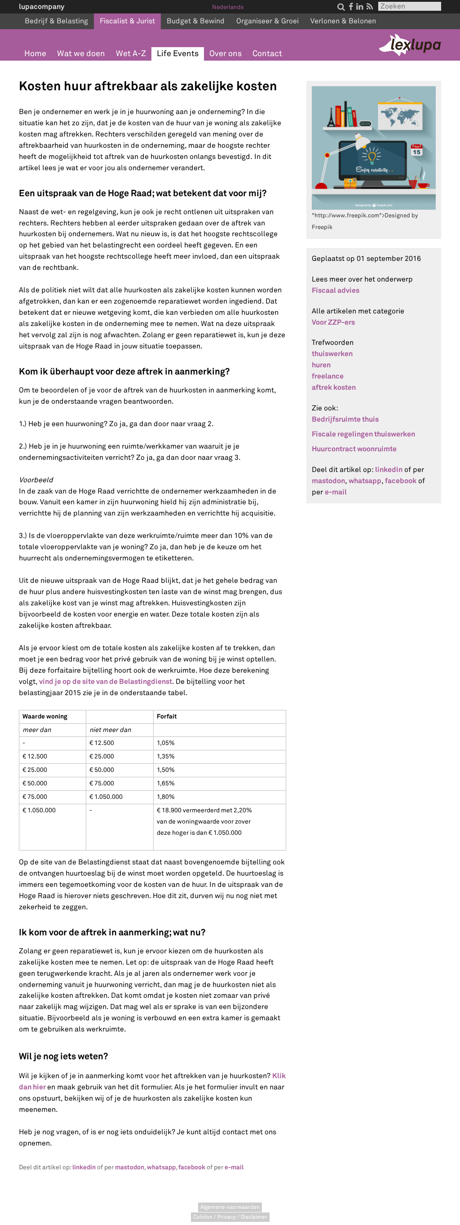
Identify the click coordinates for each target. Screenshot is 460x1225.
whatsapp (161, 1167)
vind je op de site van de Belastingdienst (105, 681)
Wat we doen (81, 53)
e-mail (234, 1167)
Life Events (178, 53)
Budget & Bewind (196, 21)
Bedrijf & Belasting (56, 21)
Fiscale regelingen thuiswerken (363, 434)
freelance (328, 376)
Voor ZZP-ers (333, 322)
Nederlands (228, 7)
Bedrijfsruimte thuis (345, 419)
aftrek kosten (334, 387)
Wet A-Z (131, 53)
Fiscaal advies (335, 290)
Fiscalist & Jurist (127, 21)
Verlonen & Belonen (343, 21)
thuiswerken (332, 353)
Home (35, 53)
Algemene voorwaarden (230, 1207)
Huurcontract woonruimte (354, 449)
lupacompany (41, 6)
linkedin (84, 1167)
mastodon (129, 1167)
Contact (267, 53)
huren (321, 365)
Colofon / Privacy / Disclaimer (230, 1217)
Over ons (225, 53)
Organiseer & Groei (267, 21)
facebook (191, 1167)
